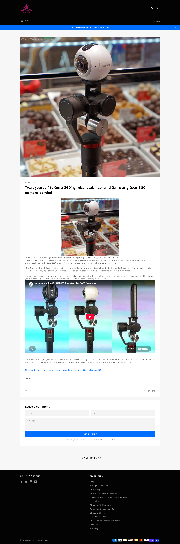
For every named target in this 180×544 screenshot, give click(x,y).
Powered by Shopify (43, 540)
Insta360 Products (98, 517)
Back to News (91, 457)
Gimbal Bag (95, 489)
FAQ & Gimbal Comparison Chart (105, 521)
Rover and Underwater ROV (102, 509)
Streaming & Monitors (100, 505)
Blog (92, 481)
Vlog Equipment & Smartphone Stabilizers (109, 497)
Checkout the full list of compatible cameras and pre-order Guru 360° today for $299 (63, 370)
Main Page (94, 528)
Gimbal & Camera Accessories (103, 493)
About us (94, 524)
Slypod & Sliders (97, 513)
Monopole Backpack (99, 485)
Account (157, 21)
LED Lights (94, 501)
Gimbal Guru (31, 540)
